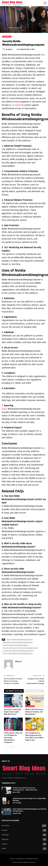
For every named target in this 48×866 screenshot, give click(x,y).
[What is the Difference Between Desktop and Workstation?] (34, 700)
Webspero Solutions (29, 862)
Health (4, 848)
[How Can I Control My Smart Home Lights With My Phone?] (13, 700)
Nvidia (4, 409)
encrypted (16, 105)
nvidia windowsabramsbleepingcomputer (15, 645)
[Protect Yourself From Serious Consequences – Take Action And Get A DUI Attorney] (6, 790)
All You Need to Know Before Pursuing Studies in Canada (13, 680)
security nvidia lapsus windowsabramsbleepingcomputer (20, 648)
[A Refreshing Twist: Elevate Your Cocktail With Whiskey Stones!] (6, 801)
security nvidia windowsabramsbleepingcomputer (18, 651)
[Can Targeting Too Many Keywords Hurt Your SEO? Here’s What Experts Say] (34, 724)
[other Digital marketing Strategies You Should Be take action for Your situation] (6, 811)
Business (4, 830)
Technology (7, 36)
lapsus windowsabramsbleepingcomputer (20, 639)
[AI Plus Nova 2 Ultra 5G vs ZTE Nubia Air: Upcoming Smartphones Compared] (13, 724)
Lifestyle (4, 844)
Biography (5, 839)
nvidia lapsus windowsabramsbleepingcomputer (18, 642)
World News (5, 826)
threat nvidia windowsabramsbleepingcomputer (18, 653)
